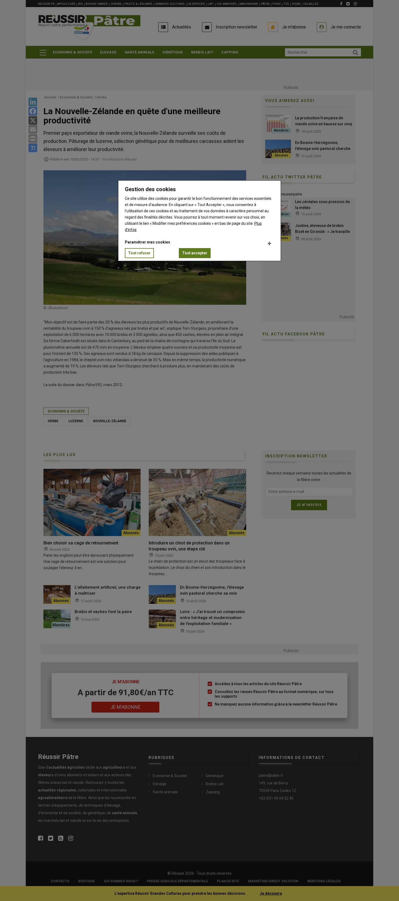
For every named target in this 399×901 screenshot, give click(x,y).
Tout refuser (139, 253)
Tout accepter (194, 253)
